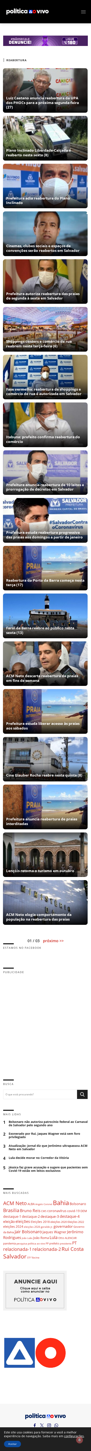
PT (74, 1243)
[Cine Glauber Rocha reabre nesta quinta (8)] (45, 779)
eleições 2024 (13, 1226)
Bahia (61, 1203)
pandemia (9, 1243)
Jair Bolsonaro (28, 1232)
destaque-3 (49, 1216)
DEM (83, 1211)
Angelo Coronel (43, 1204)
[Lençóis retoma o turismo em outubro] (45, 875)
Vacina (35, 1257)
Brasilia (11, 1210)
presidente (66, 1243)
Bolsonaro (78, 1203)
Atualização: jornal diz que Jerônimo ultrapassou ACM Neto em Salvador (48, 1147)
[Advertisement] (45, 1023)
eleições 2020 (58, 1222)
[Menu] (83, 11)
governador (63, 1226)
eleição (9, 1221)
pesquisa (22, 1243)
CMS (44, 1211)
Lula (54, 1237)
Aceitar (12, 1444)
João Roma (41, 1238)
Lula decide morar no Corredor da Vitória (39, 1158)
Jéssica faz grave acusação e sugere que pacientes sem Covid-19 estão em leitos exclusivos (48, 1169)
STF (29, 1257)
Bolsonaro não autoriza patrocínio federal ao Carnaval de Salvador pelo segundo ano (48, 1123)
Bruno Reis (30, 1210)
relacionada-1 (17, 1249)
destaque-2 (31, 1216)
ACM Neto (15, 1203)
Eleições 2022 (76, 1222)
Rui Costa (73, 1249)
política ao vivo (36, 1243)
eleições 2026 (32, 1226)
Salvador (14, 1256)
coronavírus (56, 1210)
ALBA (31, 1204)
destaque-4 (70, 1216)
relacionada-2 (46, 1249)
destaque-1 (12, 1216)
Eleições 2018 (40, 1222)
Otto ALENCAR (67, 1238)
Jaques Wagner (54, 1232)
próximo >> (53, 940)
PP (47, 1243)
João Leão (27, 1238)
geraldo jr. (47, 1226)
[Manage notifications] (79, 1440)
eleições (22, 1221)
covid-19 (73, 1211)
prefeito (54, 1243)
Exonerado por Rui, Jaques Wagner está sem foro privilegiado (44, 1135)
